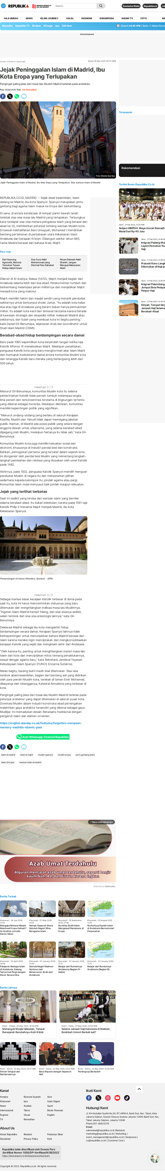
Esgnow (4, 1114)
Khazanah (5, 1101)
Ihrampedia (107, 18)
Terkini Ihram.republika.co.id (136, 184)
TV (1, 1119)
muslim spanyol (45, 754)
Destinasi (20, 61)
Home (3, 61)
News (29, 18)
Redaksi (28, 1134)
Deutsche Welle (131, 6)
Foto (144, 18)
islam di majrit (26, 754)
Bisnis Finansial (55, 1110)
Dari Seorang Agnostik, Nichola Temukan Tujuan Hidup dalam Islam (12, 263)
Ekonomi (86, 18)
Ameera (4, 1096)
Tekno (27, 1110)
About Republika (8, 1134)
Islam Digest (53, 1101)
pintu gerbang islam (85, 754)
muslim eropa (64, 754)
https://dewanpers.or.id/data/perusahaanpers (26, 1155)
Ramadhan (29, 1119)
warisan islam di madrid (30, 762)
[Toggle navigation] (3, 5)
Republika (7, 25)
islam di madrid (8, 754)
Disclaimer (5, 1138)
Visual (27, 1114)
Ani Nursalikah (29, 89)
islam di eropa (7, 762)
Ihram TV (127, 18)
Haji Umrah (11, 18)
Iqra (26, 1101)
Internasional (6, 1110)
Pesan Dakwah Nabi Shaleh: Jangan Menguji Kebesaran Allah (70, 263)
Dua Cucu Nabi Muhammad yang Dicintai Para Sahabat (42, 262)
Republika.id (150, 6)
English (51, 1114)
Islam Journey (49, 18)
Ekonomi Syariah (32, 1096)
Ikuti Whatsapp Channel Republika (45, 737)
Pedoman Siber (55, 1134)
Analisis (28, 1105)
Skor (49, 1096)
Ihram (11, 61)
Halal (70, 18)
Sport (50, 1105)
